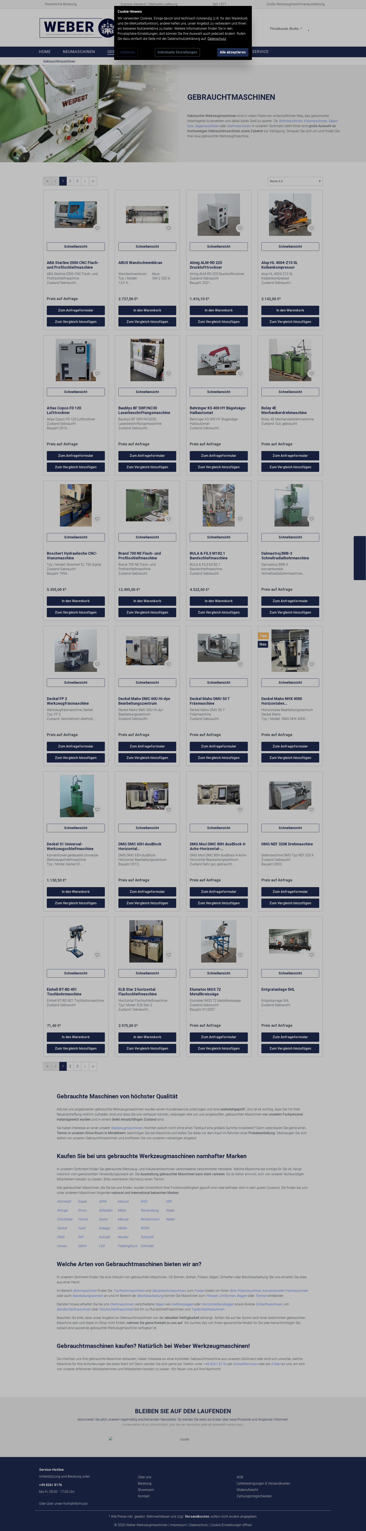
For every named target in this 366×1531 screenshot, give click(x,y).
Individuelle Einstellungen (177, 52)
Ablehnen (127, 52)
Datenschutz (217, 39)
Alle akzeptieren (233, 52)
